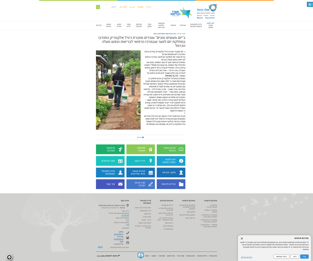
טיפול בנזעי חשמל (144, 223)
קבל (304, 257)
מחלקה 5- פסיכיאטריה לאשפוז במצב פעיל (209, 216)
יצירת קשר (125, 200)
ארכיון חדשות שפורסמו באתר (164, 33)
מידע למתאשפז (145, 210)
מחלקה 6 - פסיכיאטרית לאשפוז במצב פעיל (209, 221)
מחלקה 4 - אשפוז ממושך (211, 211)
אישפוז (173, 25)
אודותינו (183, 25)
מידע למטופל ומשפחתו (145, 202)
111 (127, 220)
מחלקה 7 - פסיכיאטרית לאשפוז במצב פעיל (209, 225)
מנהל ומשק (149, 25)
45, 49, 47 (125, 215)
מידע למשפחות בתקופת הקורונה (196, 25)
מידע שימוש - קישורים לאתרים (143, 227)
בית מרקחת (169, 223)
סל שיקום (147, 213)
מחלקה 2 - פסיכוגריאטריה (212, 206)
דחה (294, 257)
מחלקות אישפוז (210, 200)
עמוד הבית (181, 33)
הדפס (139, 137)
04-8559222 (118, 239)
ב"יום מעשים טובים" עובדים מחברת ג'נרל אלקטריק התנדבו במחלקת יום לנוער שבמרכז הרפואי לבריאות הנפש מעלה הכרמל (141, 42)
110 (127, 225)
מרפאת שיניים (168, 226)
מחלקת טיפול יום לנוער (187, 215)
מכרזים (98, 25)
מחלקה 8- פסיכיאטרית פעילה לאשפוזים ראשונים (187, 207)
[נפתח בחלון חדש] (141, 256)
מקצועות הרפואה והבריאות (161, 25)
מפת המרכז (147, 217)
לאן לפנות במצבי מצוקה (210, 25)
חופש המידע (119, 25)
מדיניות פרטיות (246, 257)
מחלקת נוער (191, 212)
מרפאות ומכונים (139, 25)
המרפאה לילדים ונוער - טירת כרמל (165, 214)
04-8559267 (118, 234)
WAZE (100, 247)
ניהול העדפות (281, 257)
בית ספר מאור (190, 218)
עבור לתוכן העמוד (156, 2)
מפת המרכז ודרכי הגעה (143, 207)
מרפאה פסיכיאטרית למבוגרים (166, 209)
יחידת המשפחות (167, 205)
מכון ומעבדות (168, 229)
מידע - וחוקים (146, 220)
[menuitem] (148, 7)
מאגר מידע (129, 25)
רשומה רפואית (108, 25)
